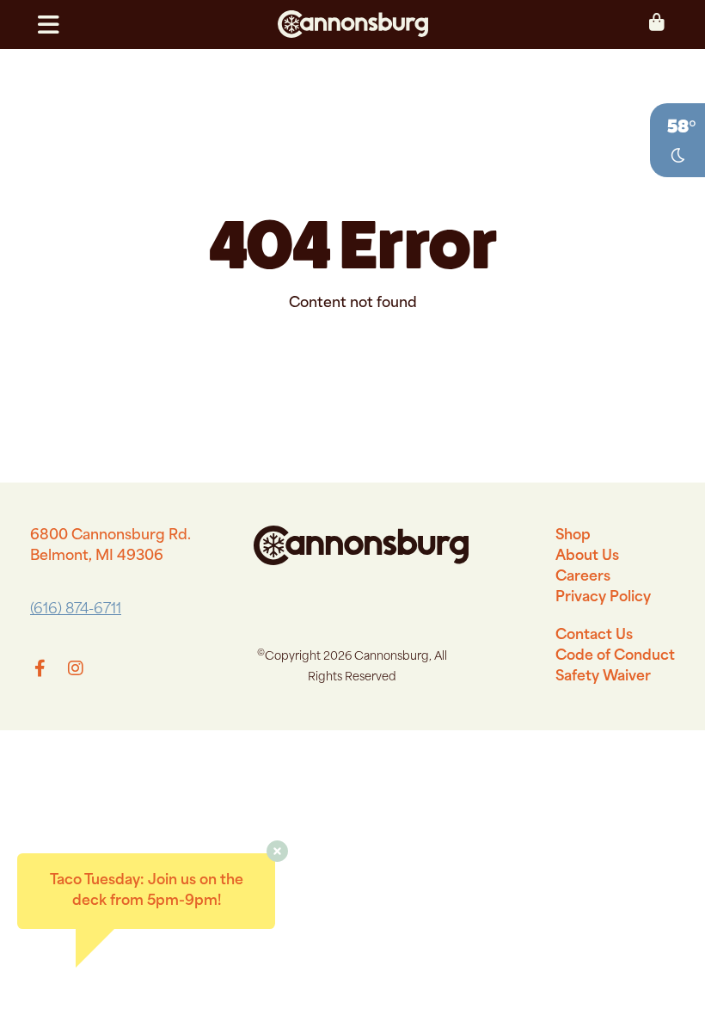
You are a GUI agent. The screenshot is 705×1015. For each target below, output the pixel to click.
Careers (582, 577)
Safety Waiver (603, 677)
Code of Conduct (615, 656)
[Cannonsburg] (352, 24)
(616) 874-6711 (75, 610)
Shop (573, 536)
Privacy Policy (603, 598)
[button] (55, 25)
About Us (587, 556)
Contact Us (594, 636)
